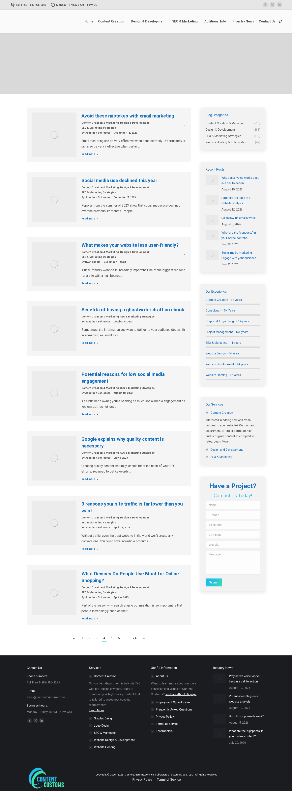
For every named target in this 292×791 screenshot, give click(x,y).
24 (134, 638)
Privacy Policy (142, 779)
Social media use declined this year (119, 180)
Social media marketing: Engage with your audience (238, 255)
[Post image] (212, 180)
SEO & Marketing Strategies (98, 127)
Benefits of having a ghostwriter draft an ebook (132, 310)
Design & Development (134, 122)
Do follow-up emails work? (238, 218)
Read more (88, 153)
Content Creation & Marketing (100, 122)
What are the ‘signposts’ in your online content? (238, 235)
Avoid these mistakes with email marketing (127, 116)
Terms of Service (169, 779)
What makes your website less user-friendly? (130, 245)
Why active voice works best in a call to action (240, 180)
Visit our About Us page (180, 694)
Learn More (221, 441)
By (95, 132)
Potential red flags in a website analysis (235, 200)
